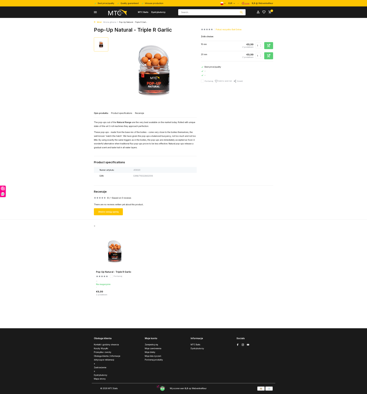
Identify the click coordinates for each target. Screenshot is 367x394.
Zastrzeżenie (100, 367)
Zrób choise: (207, 36)
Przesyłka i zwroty (102, 352)
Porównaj (209, 81)
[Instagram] (243, 345)
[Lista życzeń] (264, 12)
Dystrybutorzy (158, 12)
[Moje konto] (258, 12)
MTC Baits (143, 12)
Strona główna (109, 22)
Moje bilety (150, 352)
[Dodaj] (128, 292)
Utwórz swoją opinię (108, 212)
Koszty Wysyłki (101, 348)
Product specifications (121, 113)
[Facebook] (238, 345)
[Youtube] (248, 345)
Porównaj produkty (154, 359)
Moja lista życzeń (153, 356)
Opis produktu (101, 113)
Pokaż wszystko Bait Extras (229, 29)
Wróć (99, 22)
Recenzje (139, 113)
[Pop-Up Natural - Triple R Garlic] (114, 251)
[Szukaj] (241, 12)
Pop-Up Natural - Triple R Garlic (113, 271)
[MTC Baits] (117, 12)
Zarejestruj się (151, 344)
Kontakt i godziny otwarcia (106, 344)
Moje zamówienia (153, 348)
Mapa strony (100, 379)
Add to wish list (225, 81)
